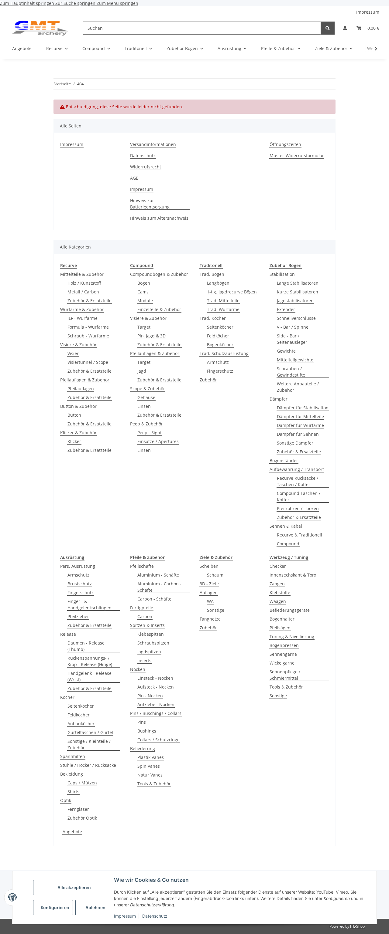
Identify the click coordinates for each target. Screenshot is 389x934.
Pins (141, 722)
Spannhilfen (72, 756)
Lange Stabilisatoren (297, 283)
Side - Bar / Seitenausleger (292, 339)
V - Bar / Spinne (292, 327)
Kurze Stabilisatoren (297, 292)
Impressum (125, 916)
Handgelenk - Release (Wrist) (89, 676)
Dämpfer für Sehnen (298, 434)
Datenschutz (154, 916)
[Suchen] (328, 28)
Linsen (144, 406)
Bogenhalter (282, 619)
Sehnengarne (283, 654)
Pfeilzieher (78, 616)
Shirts (73, 791)
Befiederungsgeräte (290, 610)
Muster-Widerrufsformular (297, 155)
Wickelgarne (282, 663)
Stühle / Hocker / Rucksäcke (88, 765)
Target (143, 327)
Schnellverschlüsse (296, 318)
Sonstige (215, 610)
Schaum (215, 575)
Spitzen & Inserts (147, 625)
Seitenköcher (220, 327)
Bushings (146, 731)
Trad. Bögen (212, 274)
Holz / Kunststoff (84, 283)
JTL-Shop (357, 926)
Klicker (74, 441)
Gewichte (286, 351)
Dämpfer (278, 399)
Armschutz (218, 362)
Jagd (141, 371)
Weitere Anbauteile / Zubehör (298, 387)
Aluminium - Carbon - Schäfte (159, 587)
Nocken (137, 669)
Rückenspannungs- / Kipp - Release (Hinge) (89, 661)
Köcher (67, 697)
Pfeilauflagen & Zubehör (84, 380)
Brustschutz (79, 584)
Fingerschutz (220, 371)
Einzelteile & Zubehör (159, 309)
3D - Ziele (209, 584)
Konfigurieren (55, 907)
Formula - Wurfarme (88, 327)
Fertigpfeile (141, 608)
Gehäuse (146, 397)
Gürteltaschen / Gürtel (90, 732)
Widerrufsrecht (145, 167)
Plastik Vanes (150, 757)
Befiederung (142, 748)
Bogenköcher (220, 344)
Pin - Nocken (150, 696)
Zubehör (208, 380)
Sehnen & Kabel (286, 526)
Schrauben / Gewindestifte (291, 372)
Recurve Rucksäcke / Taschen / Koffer (297, 481)
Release (68, 634)
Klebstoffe (280, 592)
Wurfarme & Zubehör (82, 309)
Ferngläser (78, 809)
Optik (65, 800)
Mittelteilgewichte (295, 360)
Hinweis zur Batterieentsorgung (150, 204)
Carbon (144, 616)
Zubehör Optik (82, 818)
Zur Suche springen (76, 3)
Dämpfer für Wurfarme (300, 425)
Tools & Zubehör (154, 784)
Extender (286, 309)
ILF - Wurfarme (82, 318)
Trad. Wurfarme (223, 309)
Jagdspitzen (149, 652)
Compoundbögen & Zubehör (159, 274)
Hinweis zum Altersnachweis (159, 218)
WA (210, 601)
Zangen (277, 584)
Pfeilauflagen (80, 388)
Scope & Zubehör (147, 388)
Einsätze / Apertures (158, 441)
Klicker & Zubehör (78, 432)
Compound (288, 544)
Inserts (144, 660)
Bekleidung (71, 774)
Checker (278, 566)
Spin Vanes (148, 766)
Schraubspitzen (153, 643)
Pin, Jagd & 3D (151, 336)
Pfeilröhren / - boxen (298, 508)
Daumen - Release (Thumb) (86, 646)
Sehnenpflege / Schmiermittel (285, 675)
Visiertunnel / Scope (87, 362)
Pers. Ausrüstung (77, 566)
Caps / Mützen (82, 783)
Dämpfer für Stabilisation (303, 408)
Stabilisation (282, 274)
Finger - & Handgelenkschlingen (89, 604)
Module (145, 300)
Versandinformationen (153, 144)
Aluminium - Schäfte (158, 575)
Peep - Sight (149, 432)
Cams (143, 292)
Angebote (72, 831)
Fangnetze (210, 619)
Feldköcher (218, 336)
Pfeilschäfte (142, 566)
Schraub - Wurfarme (88, 336)
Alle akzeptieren (74, 887)
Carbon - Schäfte (154, 599)
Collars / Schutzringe (158, 740)
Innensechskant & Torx (293, 575)
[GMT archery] (40, 28)
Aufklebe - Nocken (155, 704)
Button (74, 415)
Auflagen (209, 592)
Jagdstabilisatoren (295, 300)
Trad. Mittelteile (223, 300)
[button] (345, 28)
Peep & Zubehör (146, 424)
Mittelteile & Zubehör (82, 274)
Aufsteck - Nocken (155, 687)
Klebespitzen (150, 634)
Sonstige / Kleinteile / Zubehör (89, 744)
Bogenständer (284, 460)
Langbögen (218, 283)
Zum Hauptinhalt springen (27, 3)
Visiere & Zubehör (78, 344)
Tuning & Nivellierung (292, 636)
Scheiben (209, 566)
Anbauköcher (81, 723)
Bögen (143, 283)
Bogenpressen (284, 645)
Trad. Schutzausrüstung (224, 353)
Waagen (278, 601)
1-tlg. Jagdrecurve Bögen (232, 292)
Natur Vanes (150, 775)
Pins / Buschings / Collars (155, 713)
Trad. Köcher (213, 318)
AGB (134, 178)
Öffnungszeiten (285, 144)
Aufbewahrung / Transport (297, 469)
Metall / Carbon (83, 292)
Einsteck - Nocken (155, 678)
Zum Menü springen (117, 3)
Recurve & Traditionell (299, 535)
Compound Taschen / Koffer (298, 496)
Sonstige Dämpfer (295, 443)
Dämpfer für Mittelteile (300, 416)
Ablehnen (95, 907)
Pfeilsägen (280, 628)
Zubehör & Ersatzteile (89, 300)
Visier (73, 353)
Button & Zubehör (78, 406)
